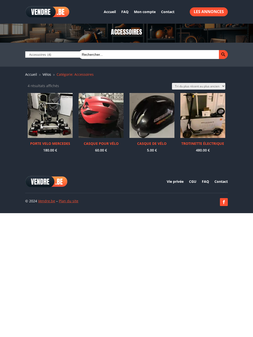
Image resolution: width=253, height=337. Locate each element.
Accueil (110, 11)
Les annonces (209, 11)
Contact (167, 11)
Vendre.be (46, 201)
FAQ (124, 11)
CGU (192, 182)
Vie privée (175, 182)
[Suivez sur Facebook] (224, 202)
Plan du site (68, 201)
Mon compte (145, 11)
